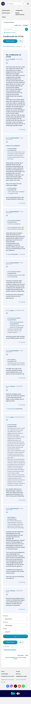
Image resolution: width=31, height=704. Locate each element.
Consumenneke (14, 138)
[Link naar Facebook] (7, 686)
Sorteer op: (5, 622)
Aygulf (12, 417)
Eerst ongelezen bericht (9, 46)
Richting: (5, 628)
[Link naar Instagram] (11, 686)
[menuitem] (21, 655)
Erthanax (12, 386)
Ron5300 (12, 59)
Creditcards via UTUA (13, 36)
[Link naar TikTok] (15, 686)
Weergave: (5, 615)
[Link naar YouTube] (19, 686)
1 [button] (10, 646)
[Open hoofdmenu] (28, 4)
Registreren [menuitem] (17, 25)
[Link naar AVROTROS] (13, 693)
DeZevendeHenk (14, 211)
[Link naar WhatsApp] (23, 686)
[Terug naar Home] (3, 4)
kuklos (9, 254)
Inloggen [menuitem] (25, 25)
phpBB (12, 657)
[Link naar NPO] (18, 693)
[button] (23, 4)
